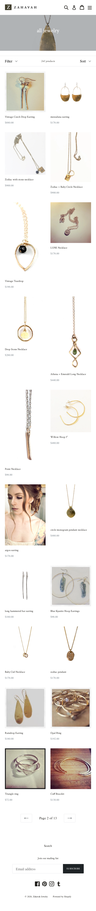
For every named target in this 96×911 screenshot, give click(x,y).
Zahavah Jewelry (40, 896)
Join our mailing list (48, 858)
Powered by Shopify (62, 896)
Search (48, 846)
